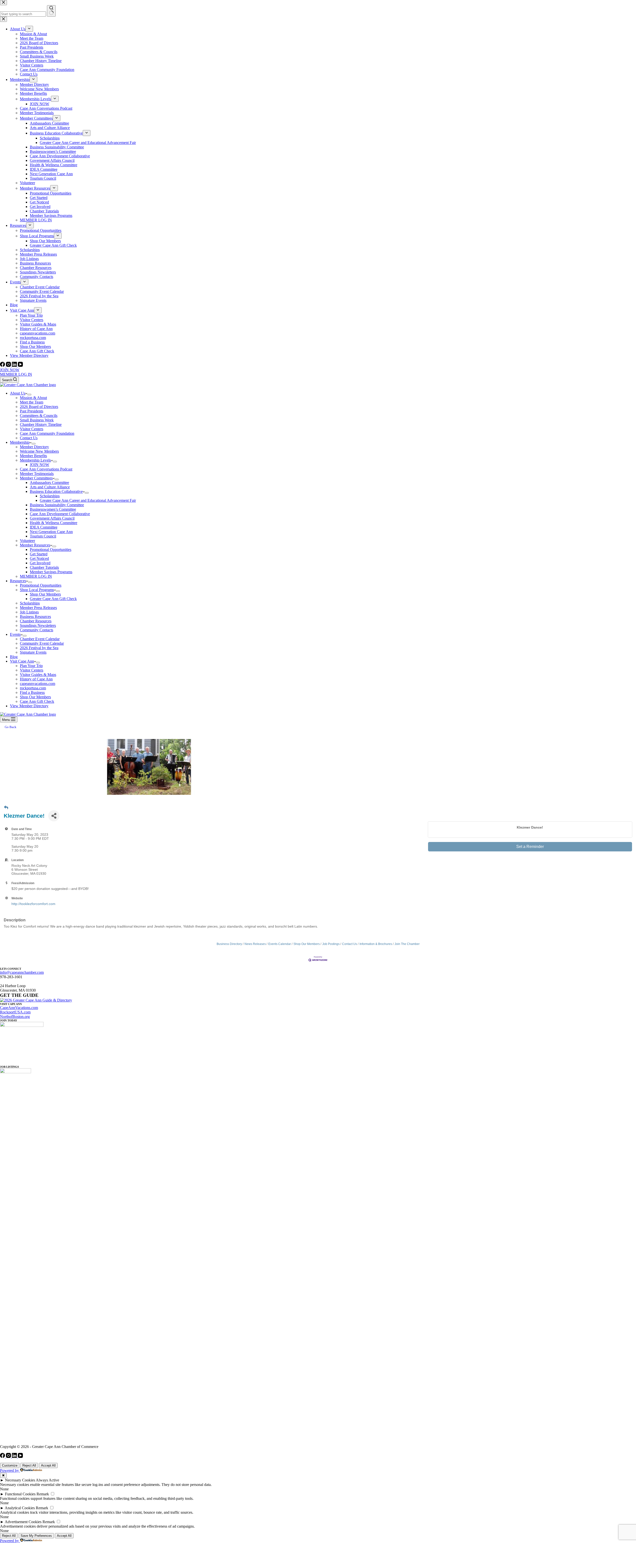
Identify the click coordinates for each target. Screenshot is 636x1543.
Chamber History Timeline (41, 424)
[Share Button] (53, 815)
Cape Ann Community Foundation (47, 433)
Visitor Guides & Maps (38, 674)
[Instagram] (9, 365)
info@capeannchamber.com (22, 972)
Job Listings (29, 612)
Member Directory (34, 447)
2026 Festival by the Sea (39, 648)
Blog (14, 657)
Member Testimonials (37, 473)
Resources (18, 581)
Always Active (47, 1480)
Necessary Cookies (20, 1480)
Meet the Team (31, 402)
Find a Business (32, 692)
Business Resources (35, 616)
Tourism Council (43, 536)
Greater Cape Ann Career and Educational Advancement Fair (88, 500)
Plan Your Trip (31, 666)
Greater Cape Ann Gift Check (53, 599)
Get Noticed (39, 558)
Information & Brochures (375, 944)
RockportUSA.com (15, 1012)
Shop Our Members (45, 594)
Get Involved (40, 563)
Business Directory (229, 944)
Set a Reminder (530, 846)
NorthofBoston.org (15, 1016)
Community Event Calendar (42, 643)
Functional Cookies (20, 1494)
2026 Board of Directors (39, 406)
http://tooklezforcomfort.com (33, 904)
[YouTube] (20, 365)
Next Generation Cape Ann (51, 532)
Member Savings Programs (51, 572)
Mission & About (33, 398)
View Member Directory (29, 706)
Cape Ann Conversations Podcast (46, 469)
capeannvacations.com (37, 683)
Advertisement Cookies (23, 1522)
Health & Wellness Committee (53, 523)
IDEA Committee (43, 527)
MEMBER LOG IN (16, 374)
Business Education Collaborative (56, 491)
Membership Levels (35, 460)
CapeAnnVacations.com (19, 1008)
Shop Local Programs (37, 590)
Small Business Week (37, 420)
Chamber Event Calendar (40, 639)
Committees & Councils (38, 415)
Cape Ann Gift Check (37, 701)
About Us (17, 393)
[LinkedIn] (15, 365)
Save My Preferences (36, 1536)
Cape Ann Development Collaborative (60, 514)
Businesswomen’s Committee (53, 509)
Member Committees (36, 478)
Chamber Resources (35, 621)
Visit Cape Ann (22, 661)
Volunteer (27, 540)
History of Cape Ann (36, 679)
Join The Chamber (407, 944)
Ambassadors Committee (49, 482)
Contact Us (29, 438)
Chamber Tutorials (44, 567)
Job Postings (331, 944)
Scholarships (50, 496)
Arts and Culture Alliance (50, 487)
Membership (20, 442)
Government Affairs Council (52, 518)
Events (15, 634)
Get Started (38, 554)
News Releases (255, 944)
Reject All (29, 1465)
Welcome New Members (39, 451)
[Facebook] (3, 365)
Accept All (48, 1465)
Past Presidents (31, 411)
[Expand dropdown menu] (29, 394)
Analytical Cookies (20, 1508)
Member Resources (35, 545)
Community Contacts (36, 630)
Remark (43, 1494)
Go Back (10, 727)
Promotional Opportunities (50, 549)
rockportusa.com (33, 688)
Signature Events (33, 652)
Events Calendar (279, 944)
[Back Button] (6, 807)
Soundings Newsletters (38, 625)
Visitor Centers (31, 429)
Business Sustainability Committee (57, 505)
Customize (9, 1465)
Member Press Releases (38, 607)
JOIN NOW (9, 370)
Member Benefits (33, 456)
